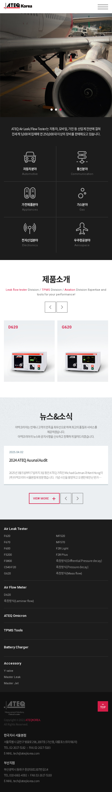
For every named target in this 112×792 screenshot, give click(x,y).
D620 (7, 595)
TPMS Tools (13, 630)
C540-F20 (10, 567)
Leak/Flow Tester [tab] (52, 110)
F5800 (8, 561)
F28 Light (62, 548)
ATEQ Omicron (15, 616)
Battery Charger (16, 647)
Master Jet (11, 683)
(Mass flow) (69, 573)
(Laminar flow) (19, 601)
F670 (7, 542)
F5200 (8, 554)
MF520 (60, 536)
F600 (7, 548)
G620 (7, 573)
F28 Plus (62, 554)
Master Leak (12, 677)
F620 (7, 536)
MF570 (60, 542)
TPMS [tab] (56, 110)
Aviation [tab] (60, 110)
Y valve (8, 671)
